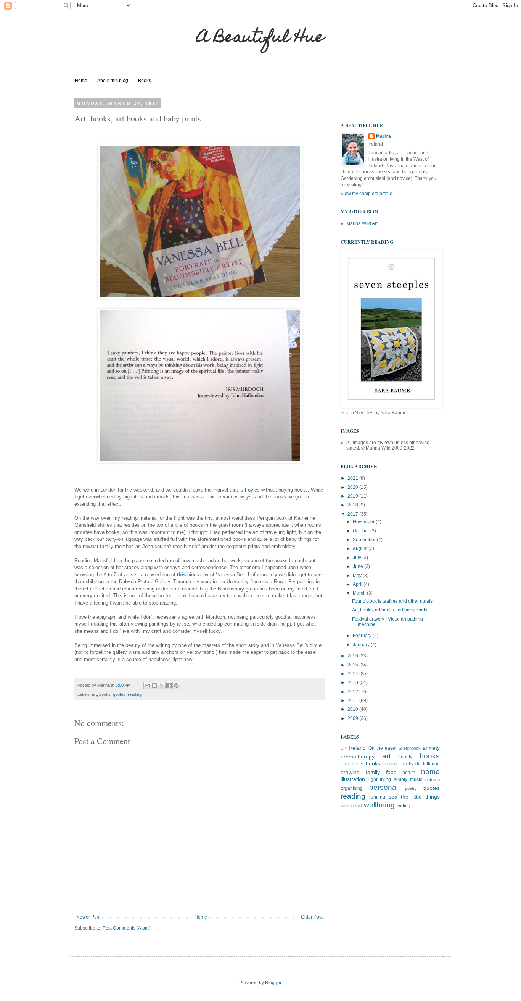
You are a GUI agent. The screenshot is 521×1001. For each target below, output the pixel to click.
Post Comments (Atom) (126, 928)
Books (144, 80)
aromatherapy (358, 757)
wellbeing (379, 805)
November (364, 521)
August (360, 548)
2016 (353, 655)
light (372, 779)
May (358, 575)
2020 (353, 487)
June (358, 566)
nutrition (432, 779)
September (365, 539)
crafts (406, 763)
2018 (353, 505)
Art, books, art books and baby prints (389, 610)
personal (383, 787)
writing (403, 806)
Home (81, 80)
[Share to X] (162, 685)
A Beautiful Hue (260, 38)
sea (393, 797)
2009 (353, 718)
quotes (119, 694)
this (182, 574)
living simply (393, 779)
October (361, 531)
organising (352, 788)
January (362, 644)
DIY (344, 748)
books (105, 694)
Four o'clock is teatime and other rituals (392, 601)
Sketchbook (410, 748)
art (94, 694)
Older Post (312, 917)
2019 (353, 496)
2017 (353, 514)
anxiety (431, 748)
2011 (353, 700)
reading (135, 694)
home (430, 772)
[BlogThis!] (154, 685)
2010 (353, 709)
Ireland (357, 748)
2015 (353, 665)
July (357, 557)
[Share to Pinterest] (176, 685)
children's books (360, 763)
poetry (411, 788)
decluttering (427, 764)
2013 (353, 682)
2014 (353, 673)
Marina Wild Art (362, 223)
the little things (420, 797)
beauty (405, 757)
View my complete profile (366, 193)
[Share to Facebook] (169, 685)
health (408, 772)
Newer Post (88, 917)
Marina (383, 136)
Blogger (273, 982)
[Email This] (147, 685)
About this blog (112, 80)
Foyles (253, 490)
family (373, 772)
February (363, 635)
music (416, 779)
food (391, 772)
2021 (353, 478)
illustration (353, 779)
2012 (353, 691)
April (358, 584)
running (377, 797)
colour (390, 763)
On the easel (382, 748)
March (360, 593)
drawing (350, 772)
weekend (351, 805)
